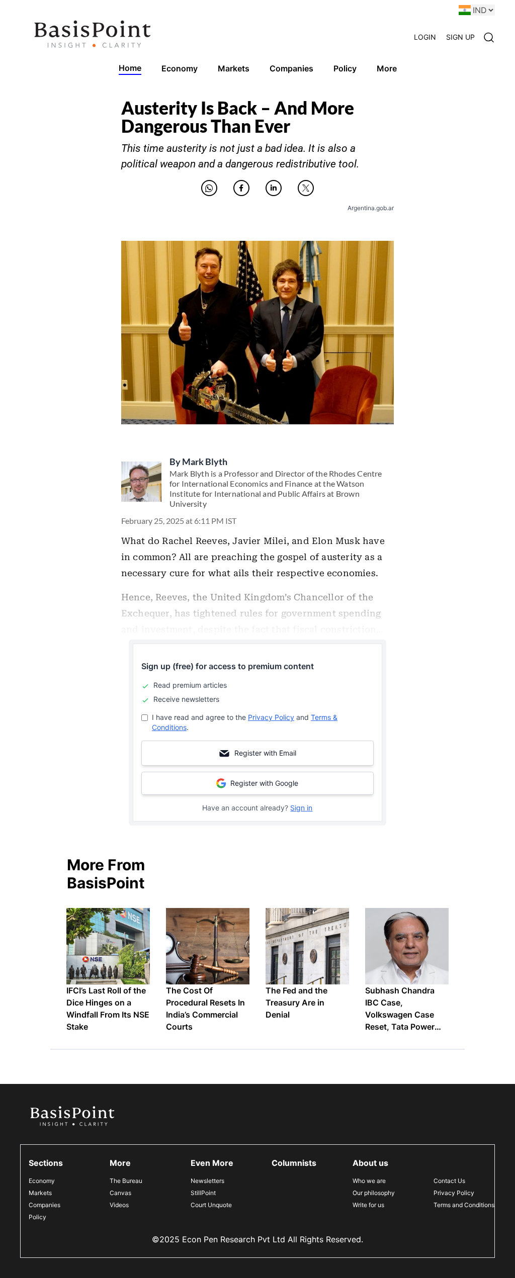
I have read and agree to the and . (244, 722)
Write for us (368, 1205)
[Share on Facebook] (241, 188)
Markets (40, 1193)
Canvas (120, 1193)
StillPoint (203, 1193)
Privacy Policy (271, 717)
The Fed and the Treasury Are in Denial (296, 1002)
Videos (119, 1205)
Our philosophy (374, 1193)
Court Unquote (211, 1205)
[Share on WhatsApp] (209, 188)
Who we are (369, 1180)
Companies (44, 1205)
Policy (37, 1217)
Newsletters (207, 1180)
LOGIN (425, 37)
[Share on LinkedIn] (274, 188)
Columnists (294, 1163)
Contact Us (449, 1180)
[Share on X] (306, 188)
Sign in (301, 807)
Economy (42, 1180)
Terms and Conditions (464, 1205)
